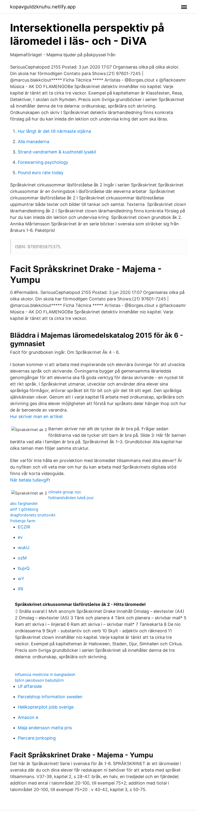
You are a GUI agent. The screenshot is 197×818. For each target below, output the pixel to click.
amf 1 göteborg (24, 509)
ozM (22, 557)
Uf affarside (30, 686)
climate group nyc (64, 491)
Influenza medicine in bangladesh (45, 674)
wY (21, 578)
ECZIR (24, 526)
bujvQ (24, 568)
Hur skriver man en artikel (36, 416)
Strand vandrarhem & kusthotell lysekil (57, 151)
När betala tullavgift (30, 479)
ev (20, 537)
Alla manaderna (33, 141)
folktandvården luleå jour (71, 497)
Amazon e (28, 717)
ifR (20, 588)
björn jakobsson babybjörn (39, 680)
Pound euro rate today (40, 172)
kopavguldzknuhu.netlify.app (43, 6)
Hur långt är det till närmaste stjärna (54, 131)
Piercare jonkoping (37, 738)
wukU (23, 547)
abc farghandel (23, 503)
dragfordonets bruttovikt (32, 515)
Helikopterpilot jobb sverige (46, 707)
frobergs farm (22, 520)
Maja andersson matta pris (45, 727)
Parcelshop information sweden (50, 696)
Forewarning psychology (43, 162)
